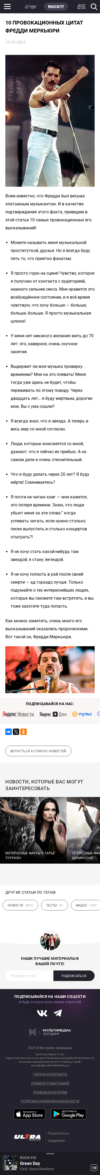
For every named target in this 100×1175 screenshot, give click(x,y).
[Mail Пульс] (82, 714)
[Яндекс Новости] (18, 714)
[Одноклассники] (23, 732)
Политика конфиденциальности (50, 1101)
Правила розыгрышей (50, 1083)
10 (94, 1168)
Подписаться (73, 976)
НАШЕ (31, 7)
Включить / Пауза (10, 1163)
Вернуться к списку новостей (38, 751)
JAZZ (81, 7)
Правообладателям (50, 1092)
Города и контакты (50, 1074)
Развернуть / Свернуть (50, 1154)
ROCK (56, 7)
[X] (16, 732)
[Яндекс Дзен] (53, 714)
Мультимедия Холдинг (50, 1032)
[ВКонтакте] (8, 732)
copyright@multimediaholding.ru (50, 1065)
